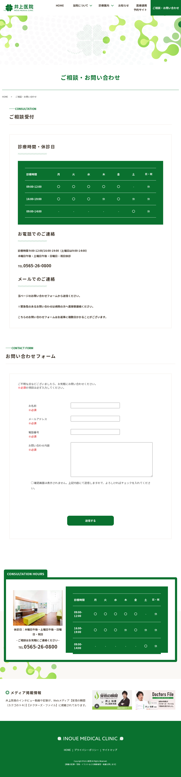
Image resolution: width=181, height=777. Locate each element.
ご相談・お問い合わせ (166, 8)
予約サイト (140, 9)
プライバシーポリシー (86, 750)
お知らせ (123, 5)
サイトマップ (109, 750)
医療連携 (141, 5)
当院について (80, 5)
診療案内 (104, 5)
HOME (60, 5)
